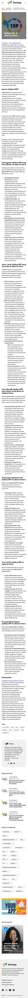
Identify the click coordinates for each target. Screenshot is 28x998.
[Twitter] (8, 763)
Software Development (8, 984)
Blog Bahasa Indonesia (10, 839)
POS (22, 730)
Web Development (6, 982)
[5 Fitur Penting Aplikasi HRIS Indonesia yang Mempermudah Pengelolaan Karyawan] (5, 814)
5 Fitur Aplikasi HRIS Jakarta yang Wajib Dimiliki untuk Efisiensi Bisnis (17, 805)
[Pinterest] (14, 763)
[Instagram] (11, 763)
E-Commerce (7, 847)
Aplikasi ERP (8, 8)
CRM (12, 727)
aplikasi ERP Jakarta (16, 72)
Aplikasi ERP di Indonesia (18, 8)
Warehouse (5, 732)
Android (17, 831)
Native (5, 879)
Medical (6, 871)
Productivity (7, 883)
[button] (2, 3)
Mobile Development (7, 980)
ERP (17, 727)
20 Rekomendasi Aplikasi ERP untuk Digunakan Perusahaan (17, 782)
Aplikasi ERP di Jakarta (7, 9)
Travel (20, 887)
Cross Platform (8, 843)
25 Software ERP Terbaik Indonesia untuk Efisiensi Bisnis (17, 794)
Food (5, 855)
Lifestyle (14, 863)
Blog (5, 835)
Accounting (6, 727)
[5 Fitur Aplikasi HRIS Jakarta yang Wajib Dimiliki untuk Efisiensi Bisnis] (5, 803)
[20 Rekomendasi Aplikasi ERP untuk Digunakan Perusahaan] (5, 779)
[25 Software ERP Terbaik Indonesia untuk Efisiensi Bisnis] (5, 791)
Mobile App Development (10, 875)
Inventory (16, 730)
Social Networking (8, 887)
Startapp (4, 43)
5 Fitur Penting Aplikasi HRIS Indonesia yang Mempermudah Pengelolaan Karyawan (16, 818)
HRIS (10, 730)
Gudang (5, 730)
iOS (5, 863)
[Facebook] (5, 763)
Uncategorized (7, 891)
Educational (19, 847)
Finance (22, 727)
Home (3, 8)
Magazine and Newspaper (10, 867)
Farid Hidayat (13, 777)
